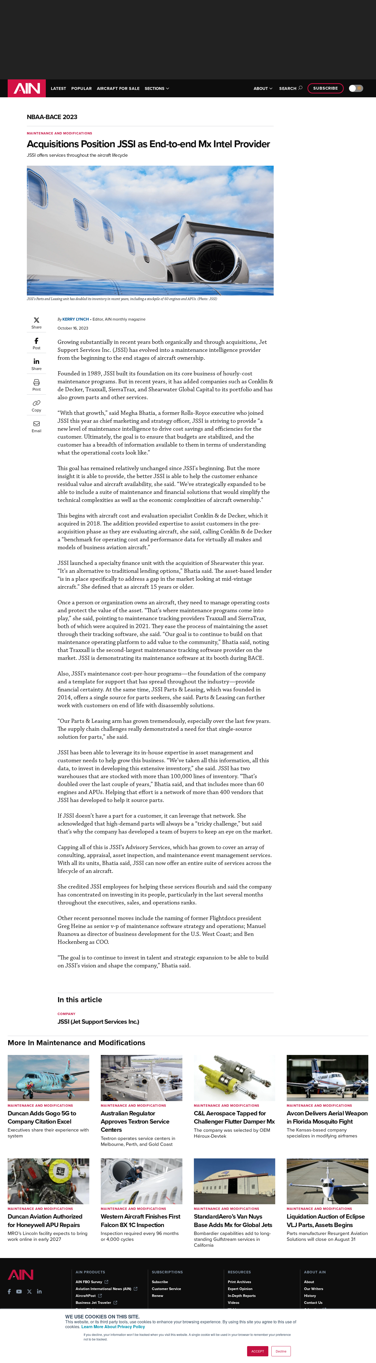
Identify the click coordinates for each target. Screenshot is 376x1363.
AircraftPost (86, 1296)
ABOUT (261, 88)
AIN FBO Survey (89, 1282)
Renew (157, 1296)
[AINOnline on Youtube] (19, 1292)
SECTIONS (154, 88)
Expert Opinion (240, 1289)
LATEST (58, 88)
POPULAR (81, 88)
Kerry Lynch (75, 319)
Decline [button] (281, 1351)
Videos (233, 1303)
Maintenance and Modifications (59, 133)
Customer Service (166, 1289)
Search (288, 88)
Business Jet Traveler (93, 1303)
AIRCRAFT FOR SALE (118, 88)
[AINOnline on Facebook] (9, 1292)
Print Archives (239, 1282)
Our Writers (313, 1289)
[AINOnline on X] (29, 1292)
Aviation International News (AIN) (103, 1289)
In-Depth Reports (242, 1296)
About (309, 1282)
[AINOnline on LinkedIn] (39, 1292)
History (310, 1296)
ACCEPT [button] (257, 1351)
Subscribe (325, 88)
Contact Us (313, 1303)
